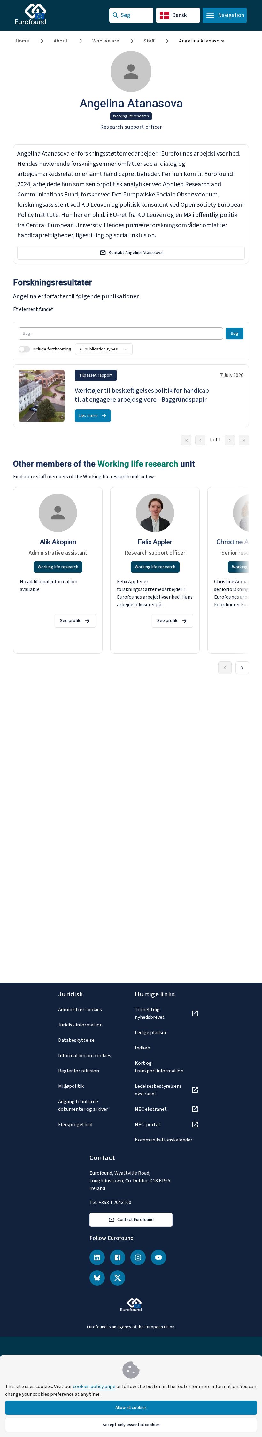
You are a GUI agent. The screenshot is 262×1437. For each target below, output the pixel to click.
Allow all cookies (131, 1407)
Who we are (105, 40)
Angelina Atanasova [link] (202, 40)
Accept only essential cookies (131, 1425)
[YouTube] (158, 1257)
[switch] (24, 349)
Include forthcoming (52, 349)
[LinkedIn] (97, 1257)
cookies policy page (94, 1386)
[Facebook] (117, 1257)
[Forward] (242, 667)
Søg (234, 333)
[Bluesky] (97, 1278)
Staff (149, 40)
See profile (70, 621)
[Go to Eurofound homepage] (43, 14)
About (61, 40)
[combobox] (104, 349)
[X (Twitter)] (117, 1278)
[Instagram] (138, 1257)
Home (22, 40)
